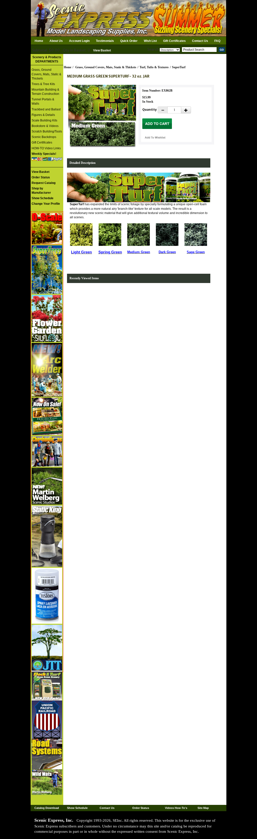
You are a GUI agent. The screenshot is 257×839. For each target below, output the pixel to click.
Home (39, 41)
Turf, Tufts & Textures (154, 67)
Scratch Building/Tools (47, 131)
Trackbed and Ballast (46, 109)
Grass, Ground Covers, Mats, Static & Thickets (46, 74)
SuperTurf (178, 67)
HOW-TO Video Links (46, 148)
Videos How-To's (176, 807)
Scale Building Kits (44, 120)
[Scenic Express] (128, 18)
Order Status (140, 807)
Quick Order (129, 41)
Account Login (79, 41)
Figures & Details (43, 115)
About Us (56, 41)
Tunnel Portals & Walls (43, 101)
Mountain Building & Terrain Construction (45, 92)
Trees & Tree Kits (43, 84)
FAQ (217, 41)
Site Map (203, 807)
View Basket (102, 50)
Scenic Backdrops (44, 137)
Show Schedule (77, 807)
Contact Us (200, 41)
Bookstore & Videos (45, 126)
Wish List (150, 41)
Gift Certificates (174, 41)
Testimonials (105, 41)
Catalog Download (46, 807)
